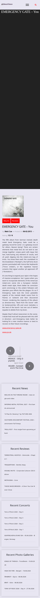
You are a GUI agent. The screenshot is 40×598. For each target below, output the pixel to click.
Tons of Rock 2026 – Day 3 (13, 518)
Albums (6, 221)
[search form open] (35, 4)
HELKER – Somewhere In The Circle (15, 367)
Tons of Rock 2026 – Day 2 (13, 524)
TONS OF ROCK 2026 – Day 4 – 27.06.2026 (19, 589)
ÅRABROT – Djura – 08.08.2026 (15, 577)
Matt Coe (8, 231)
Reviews (15, 221)
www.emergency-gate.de (11, 328)
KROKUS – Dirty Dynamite (15, 360)
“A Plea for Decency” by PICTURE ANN (18, 414)
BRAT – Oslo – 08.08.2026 (13, 583)
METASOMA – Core (11, 480)
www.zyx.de (6, 332)
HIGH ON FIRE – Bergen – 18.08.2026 (17, 571)
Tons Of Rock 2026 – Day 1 (13, 530)
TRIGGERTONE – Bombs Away (15, 465)
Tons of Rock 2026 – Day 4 (13, 512)
